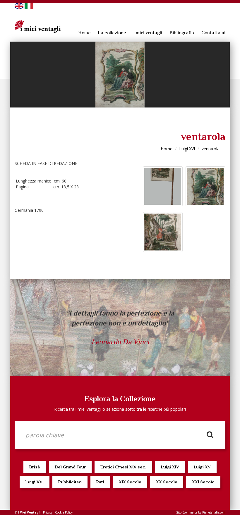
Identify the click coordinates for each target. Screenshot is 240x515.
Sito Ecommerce (186, 512)
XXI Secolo (203, 481)
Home (84, 32)
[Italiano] (29, 5)
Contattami (213, 32)
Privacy (47, 512)
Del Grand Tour (70, 466)
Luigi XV (202, 466)
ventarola (211, 148)
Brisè (34, 466)
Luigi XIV (170, 466)
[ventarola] (120, 75)
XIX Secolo (130, 481)
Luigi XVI (187, 148)
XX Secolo (166, 481)
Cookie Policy (64, 512)
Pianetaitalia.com (213, 512)
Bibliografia (181, 32)
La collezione (112, 32)
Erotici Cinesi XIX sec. (123, 466)
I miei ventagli (147, 32)
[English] (19, 5)
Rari (100, 481)
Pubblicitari (70, 481)
